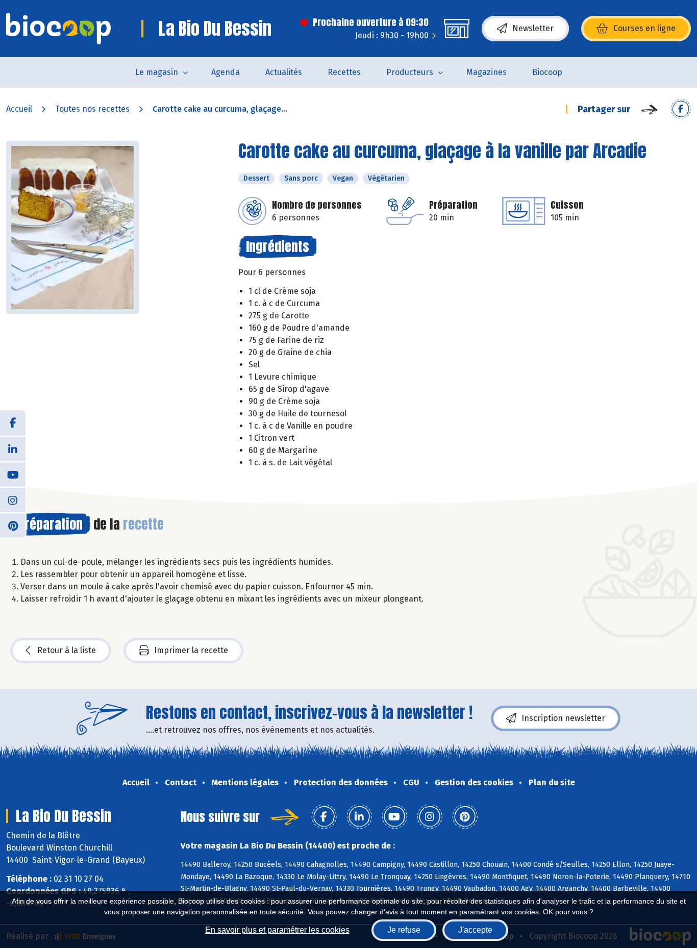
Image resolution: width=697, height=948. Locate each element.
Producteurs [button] (409, 72)
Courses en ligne (644, 28)
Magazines (486, 72)
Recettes (344, 72)
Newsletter (533, 28)
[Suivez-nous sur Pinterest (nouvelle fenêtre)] (13, 525)
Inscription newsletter (563, 718)
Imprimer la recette (191, 650)
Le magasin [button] (156, 72)
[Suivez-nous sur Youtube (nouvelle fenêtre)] (13, 474)
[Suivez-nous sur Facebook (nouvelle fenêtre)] (13, 423)
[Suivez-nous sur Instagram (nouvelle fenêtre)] (13, 499)
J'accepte (475, 930)
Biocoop (547, 72)
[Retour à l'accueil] (58, 28)
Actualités (283, 72)
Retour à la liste (66, 650)
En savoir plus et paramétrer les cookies (277, 930)
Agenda (225, 72)
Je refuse (403, 930)
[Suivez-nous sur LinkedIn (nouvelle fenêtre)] (13, 448)
